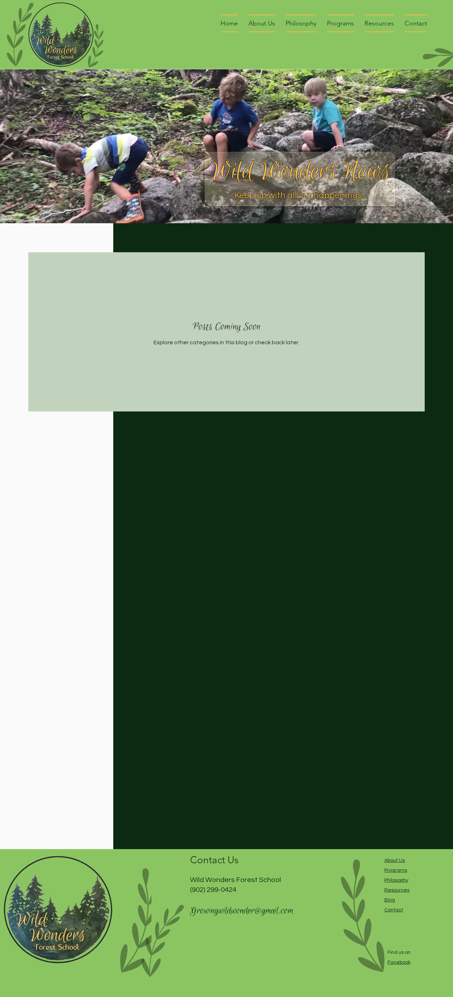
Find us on (399, 952)
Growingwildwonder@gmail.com (241, 911)
